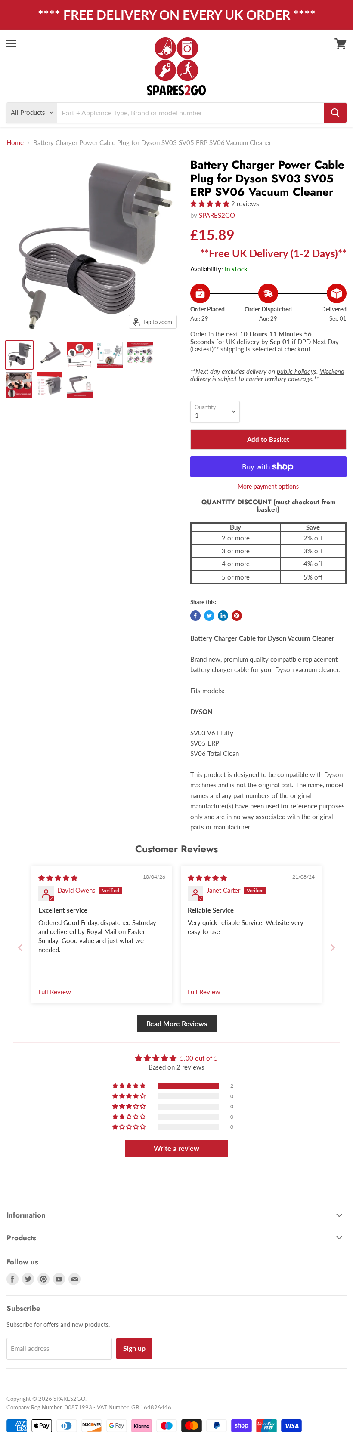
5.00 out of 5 (199, 1058)
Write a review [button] (176, 1148)
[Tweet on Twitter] (209, 615)
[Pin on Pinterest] (237, 615)
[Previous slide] (20, 947)
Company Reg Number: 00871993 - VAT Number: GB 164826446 (88, 1407)
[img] (57, 878)
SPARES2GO (217, 215)
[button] (210, 203)
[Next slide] (333, 947)
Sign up (134, 1348)
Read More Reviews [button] (176, 1023)
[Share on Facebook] (195, 615)
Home (15, 142)
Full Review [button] (54, 992)
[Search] (335, 113)
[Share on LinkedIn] (223, 615)
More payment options (268, 486)
